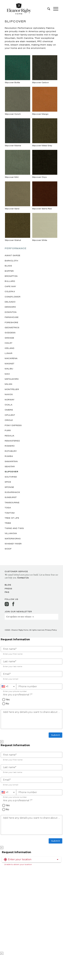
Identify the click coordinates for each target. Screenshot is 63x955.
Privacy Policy (51, 630)
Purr (8, 430)
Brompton (11, 276)
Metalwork (12, 379)
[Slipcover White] (44, 227)
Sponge (9, 487)
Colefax (10, 291)
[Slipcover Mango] (44, 101)
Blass (8, 266)
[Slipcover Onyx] (44, 164)
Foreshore (11, 322)
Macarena (11, 358)
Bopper (9, 271)
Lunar (8, 353)
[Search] (47, 9)
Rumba (9, 456)
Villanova (11, 533)
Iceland (9, 348)
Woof (8, 549)
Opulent (10, 415)
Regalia (9, 435)
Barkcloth (11, 260)
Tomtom (10, 513)
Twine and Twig (14, 528)
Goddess (10, 332)
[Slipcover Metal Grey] (44, 133)
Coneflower (12, 297)
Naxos (9, 394)
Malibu (9, 368)
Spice (8, 482)
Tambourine (12, 502)
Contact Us (23, 577)
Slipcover (11, 471)
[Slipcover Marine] (17, 133)
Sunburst (11, 497)
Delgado (10, 302)
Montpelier (12, 389)
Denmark (10, 307)
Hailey (8, 343)
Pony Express (13, 425)
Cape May (10, 286)
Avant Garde (12, 255)
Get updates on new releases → (20, 617)
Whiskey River (13, 543)
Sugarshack (12, 492)
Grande (9, 338)
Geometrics (12, 327)
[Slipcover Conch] (17, 101)
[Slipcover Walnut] (17, 227)
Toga (8, 507)
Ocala (8, 405)
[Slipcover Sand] (17, 196)
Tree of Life (12, 518)
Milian (8, 384)
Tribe (8, 523)
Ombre (9, 410)
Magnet (9, 363)
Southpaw (11, 477)
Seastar (10, 466)
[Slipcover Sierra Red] (44, 196)
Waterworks (13, 538)
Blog (8, 585)
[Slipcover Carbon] (44, 70)
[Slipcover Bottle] (17, 70)
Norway (10, 399)
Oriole (9, 420)
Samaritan (11, 461)
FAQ (7, 592)
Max (7, 374)
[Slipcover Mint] (17, 164)
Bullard (10, 281)
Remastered (12, 441)
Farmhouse (11, 317)
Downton (10, 312)
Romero (10, 446)
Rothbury (11, 451)
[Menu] (54, 9)
